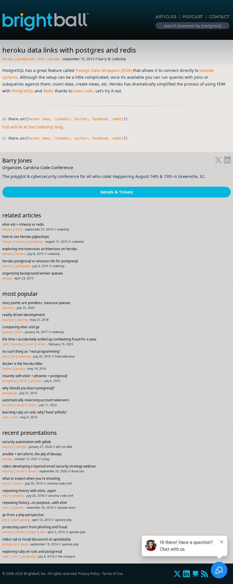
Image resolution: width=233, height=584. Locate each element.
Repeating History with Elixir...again (29, 490)
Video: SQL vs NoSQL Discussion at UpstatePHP (36, 539)
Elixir (18, 229)
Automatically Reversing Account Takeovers (35, 400)
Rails (5, 344)
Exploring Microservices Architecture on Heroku (39, 248)
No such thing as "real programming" (31, 351)
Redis (48, 90)
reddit (118, 119)
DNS (42, 532)
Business (8, 308)
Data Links (83, 90)
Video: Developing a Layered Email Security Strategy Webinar (49, 466)
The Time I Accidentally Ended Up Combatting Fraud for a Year (49, 339)
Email (30, 344)
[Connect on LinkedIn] (227, 161)
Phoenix (36, 381)
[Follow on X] (218, 161)
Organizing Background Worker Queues (32, 273)
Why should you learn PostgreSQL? (28, 388)
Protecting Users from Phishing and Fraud (34, 527)
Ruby (5, 417)
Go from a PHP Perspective (23, 514)
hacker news (39, 119)
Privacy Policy (88, 573)
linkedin (62, 119)
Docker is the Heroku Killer (22, 363)
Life (13, 356)
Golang (7, 332)
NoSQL (24, 544)
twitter (81, 119)
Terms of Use (112, 573)
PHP (4, 356)
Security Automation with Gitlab (26, 441)
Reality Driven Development (23, 314)
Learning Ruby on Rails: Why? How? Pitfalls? (34, 412)
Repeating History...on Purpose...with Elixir (34, 502)
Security (17, 344)
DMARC (41, 344)
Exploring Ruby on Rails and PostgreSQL (32, 551)
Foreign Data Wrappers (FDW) (104, 70)
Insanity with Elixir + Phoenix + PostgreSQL (34, 375)
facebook (100, 119)
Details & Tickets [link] (116, 192)
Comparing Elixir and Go (20, 327)
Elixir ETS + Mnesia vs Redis (23, 224)
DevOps (54, 59)
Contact (219, 16)
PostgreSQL (25, 59)
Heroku (7, 59)
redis (41, 59)
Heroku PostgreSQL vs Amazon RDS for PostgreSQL (40, 261)
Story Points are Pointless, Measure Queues (36, 302)
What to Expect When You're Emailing (31, 478)
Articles (165, 16)
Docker (7, 369)
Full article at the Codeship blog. (33, 127)
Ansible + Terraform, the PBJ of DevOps (32, 454)
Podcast (192, 16)
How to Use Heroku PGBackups (25, 236)
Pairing (22, 320)
